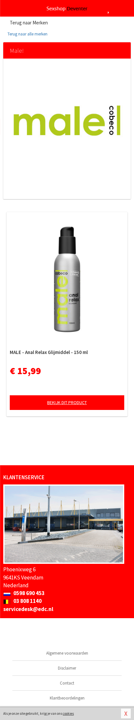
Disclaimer (67, 668)
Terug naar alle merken (27, 34)
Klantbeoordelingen (67, 698)
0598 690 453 (28, 593)
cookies (68, 713)
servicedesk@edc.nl (28, 609)
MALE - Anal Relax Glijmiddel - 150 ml (49, 352)
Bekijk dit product (67, 402)
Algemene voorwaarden (67, 653)
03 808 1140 (27, 601)
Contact (67, 683)
